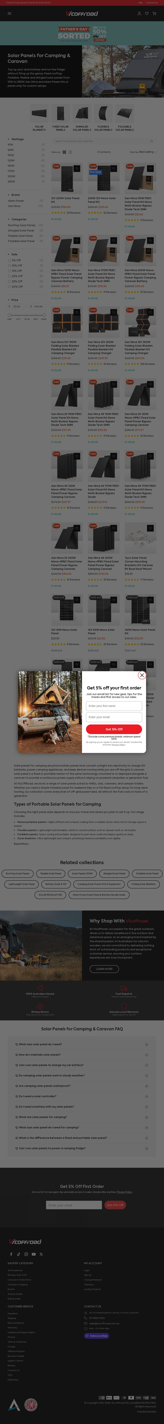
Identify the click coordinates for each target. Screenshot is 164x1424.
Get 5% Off (114, 729)
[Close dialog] (142, 675)
